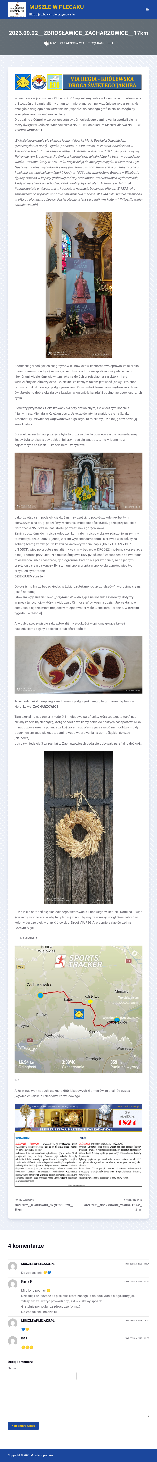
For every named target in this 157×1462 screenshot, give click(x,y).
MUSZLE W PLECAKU (56, 7)
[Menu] (147, 9)
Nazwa (12, 1368)
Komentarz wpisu (23, 1425)
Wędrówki (98, 43)
